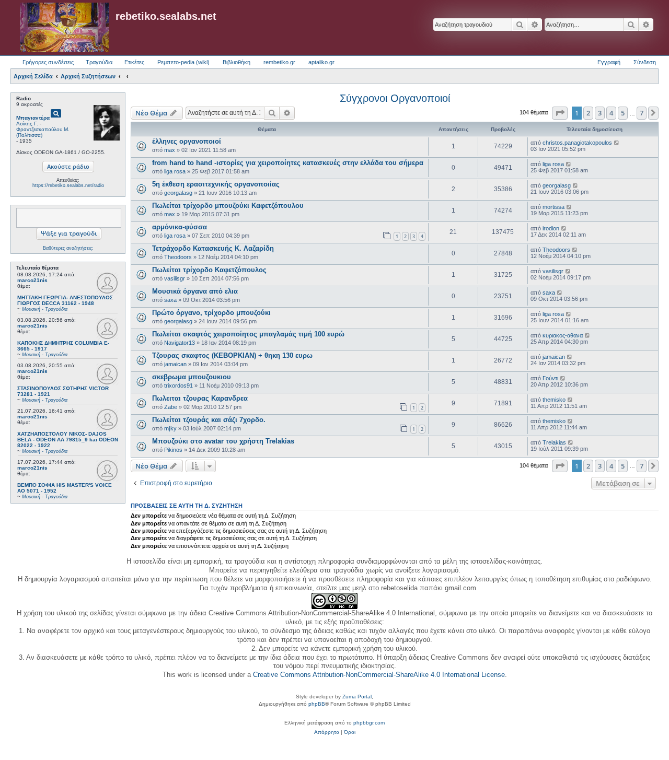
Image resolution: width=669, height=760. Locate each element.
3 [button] (600, 113)
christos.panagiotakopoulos (577, 142)
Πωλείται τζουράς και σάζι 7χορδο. (209, 420)
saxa (170, 300)
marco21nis (32, 280)
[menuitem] (326, 732)
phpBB (316, 704)
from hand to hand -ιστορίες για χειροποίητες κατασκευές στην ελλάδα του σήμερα (287, 163)
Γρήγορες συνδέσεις (48, 62)
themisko (554, 399)
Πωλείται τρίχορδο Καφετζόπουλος (209, 270)
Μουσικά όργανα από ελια (195, 291)
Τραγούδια (99, 62)
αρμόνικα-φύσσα (179, 227)
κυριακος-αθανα (563, 335)
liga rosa (175, 171)
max (169, 150)
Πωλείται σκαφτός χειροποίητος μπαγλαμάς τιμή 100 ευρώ (248, 334)
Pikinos (173, 450)
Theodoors (178, 257)
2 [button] (588, 113)
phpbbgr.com (369, 723)
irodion (551, 228)
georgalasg (178, 193)
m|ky (170, 428)
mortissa (553, 207)
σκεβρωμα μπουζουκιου (191, 377)
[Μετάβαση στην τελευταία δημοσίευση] (617, 142)
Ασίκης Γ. (27, 123)
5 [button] (623, 113)
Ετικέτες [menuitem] (134, 62)
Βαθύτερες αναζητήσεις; (68, 248)
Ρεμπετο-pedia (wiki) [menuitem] (183, 62)
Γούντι (550, 378)
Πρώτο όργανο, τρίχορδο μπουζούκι (211, 313)
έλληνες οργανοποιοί (186, 141)
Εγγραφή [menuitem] (608, 62)
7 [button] (641, 113)
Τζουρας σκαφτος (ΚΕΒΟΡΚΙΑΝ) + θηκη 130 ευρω (232, 355)
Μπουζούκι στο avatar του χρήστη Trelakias (223, 441)
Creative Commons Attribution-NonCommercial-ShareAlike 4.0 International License (379, 675)
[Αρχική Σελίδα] (64, 28)
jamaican (175, 364)
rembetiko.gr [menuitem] (279, 62)
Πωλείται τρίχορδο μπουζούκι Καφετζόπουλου (228, 205)
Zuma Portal (357, 696)
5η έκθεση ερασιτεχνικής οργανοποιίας (216, 184)
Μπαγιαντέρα (33, 118)
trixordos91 (178, 385)
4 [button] (611, 113)
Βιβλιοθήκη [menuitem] (236, 62)
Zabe (170, 407)
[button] (560, 113)
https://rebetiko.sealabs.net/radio (68, 185)
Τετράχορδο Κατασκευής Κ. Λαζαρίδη (213, 248)
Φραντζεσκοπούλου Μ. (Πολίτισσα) (43, 132)
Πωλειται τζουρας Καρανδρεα (200, 398)
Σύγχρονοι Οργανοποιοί (395, 98)
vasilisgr (174, 278)
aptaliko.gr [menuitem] (321, 62)
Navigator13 (179, 343)
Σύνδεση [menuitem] (644, 62)
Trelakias (554, 442)
